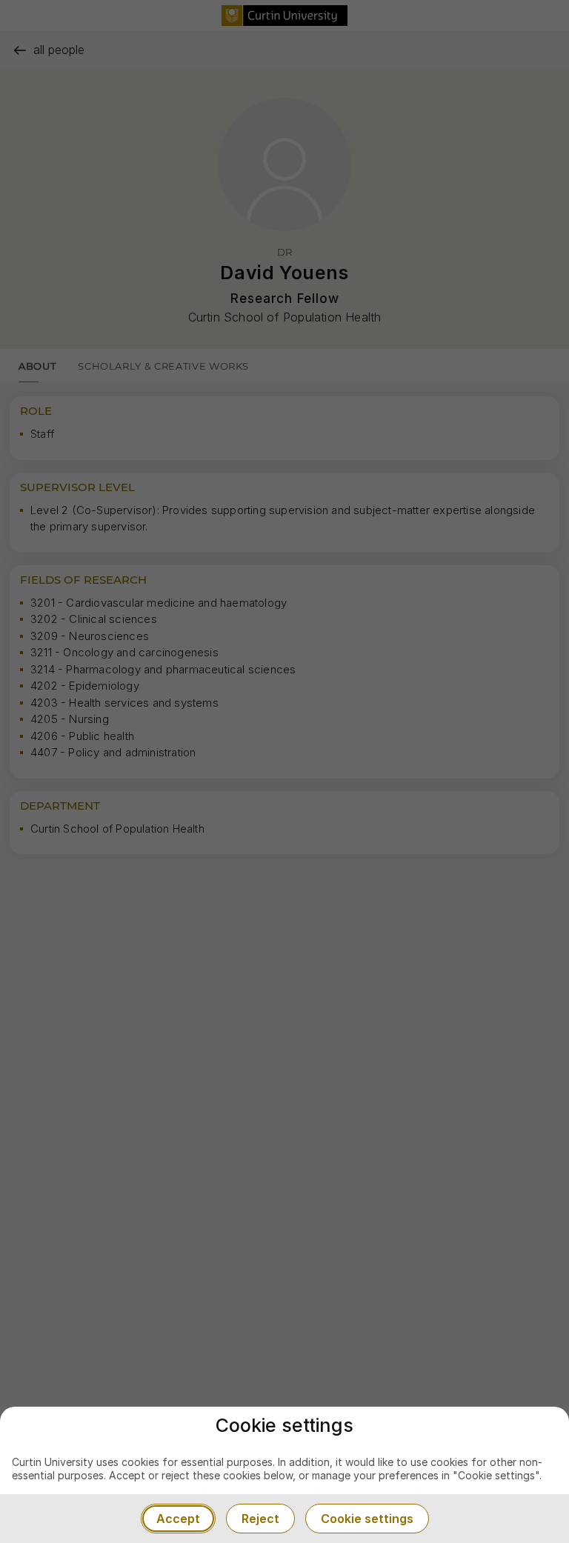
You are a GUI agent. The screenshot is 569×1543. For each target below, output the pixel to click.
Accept (178, 1518)
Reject (260, 1518)
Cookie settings (367, 1518)
